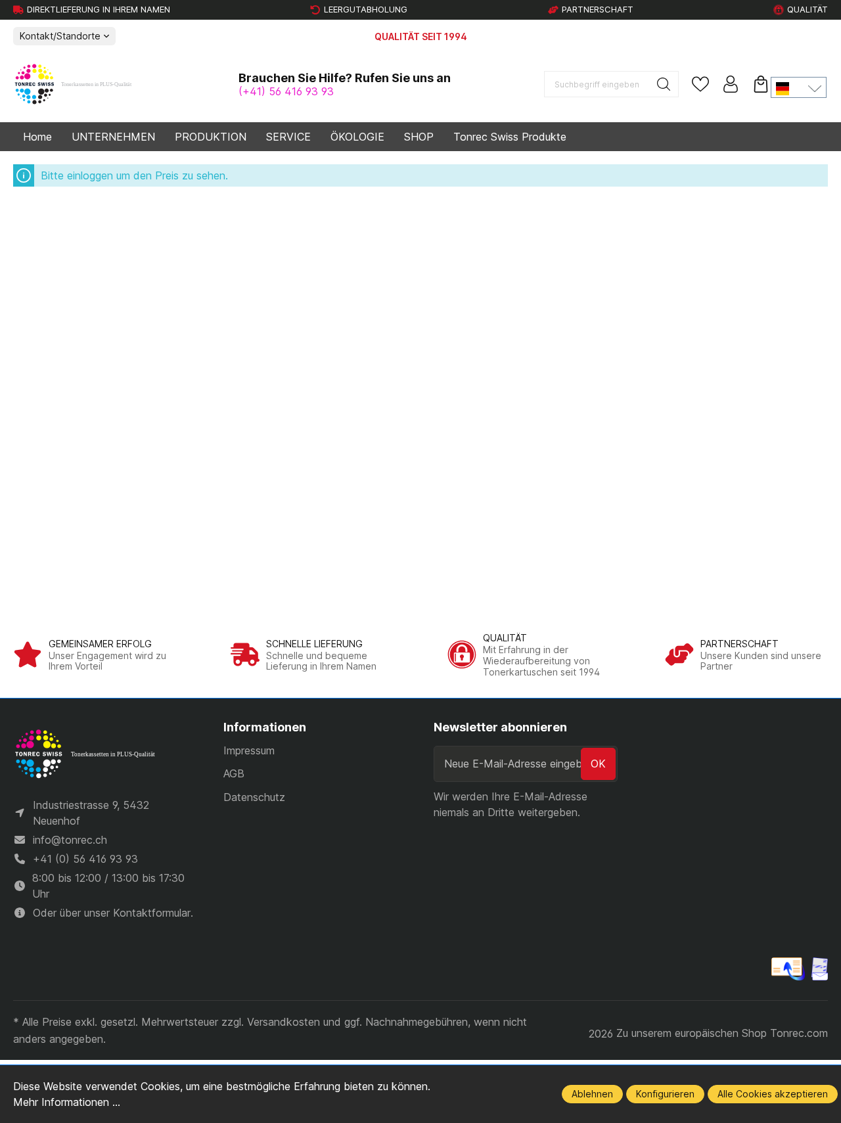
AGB (233, 773)
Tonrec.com (799, 1033)
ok (598, 763)
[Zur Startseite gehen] (79, 84)
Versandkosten (283, 1021)
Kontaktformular (152, 912)
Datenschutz (254, 797)
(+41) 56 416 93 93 (286, 91)
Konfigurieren (665, 1093)
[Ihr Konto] (730, 84)
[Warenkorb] (760, 84)
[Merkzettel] (700, 84)
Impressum (249, 750)
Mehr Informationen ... (66, 1102)
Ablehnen (592, 1093)
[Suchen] (664, 84)
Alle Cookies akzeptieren (772, 1093)
